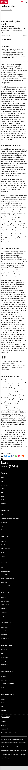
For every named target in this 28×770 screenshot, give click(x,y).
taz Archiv (3, 687)
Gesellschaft (4, 485)
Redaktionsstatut (12, 747)
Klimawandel (4, 530)
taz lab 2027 (4, 664)
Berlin (2, 496)
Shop (2, 706)
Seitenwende (14, 754)
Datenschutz (23, 750)
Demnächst (4, 650)
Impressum (4, 754)
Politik (2, 477)
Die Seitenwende (5, 548)
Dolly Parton (4, 522)
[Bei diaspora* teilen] (19, 456)
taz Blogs (3, 676)
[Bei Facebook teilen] (12, 456)
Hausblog (3, 545)
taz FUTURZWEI (5, 680)
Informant (17, 750)
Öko (2, 481)
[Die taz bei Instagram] (17, 467)
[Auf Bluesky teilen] (9, 456)
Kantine (3, 703)
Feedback (3, 721)
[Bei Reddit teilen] (23, 456)
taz (4, 462)
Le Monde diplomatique (7, 683)
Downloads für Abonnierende (9, 733)
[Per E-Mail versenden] (2, 456)
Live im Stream (5, 657)
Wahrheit (3, 503)
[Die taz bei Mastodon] (10, 467)
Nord (2, 500)
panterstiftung (5, 582)
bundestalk (4, 597)
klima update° (5, 604)
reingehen (3, 616)
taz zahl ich (4, 575)
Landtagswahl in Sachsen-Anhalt (10, 518)
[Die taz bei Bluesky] (13, 467)
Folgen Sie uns (4, 466)
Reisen (3, 699)
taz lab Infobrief (5, 638)
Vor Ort (3, 653)
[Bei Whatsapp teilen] (16, 456)
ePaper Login (4, 729)
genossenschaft (5, 571)
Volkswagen (4, 515)
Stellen (3, 552)
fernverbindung (5, 601)
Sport (2, 492)
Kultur (2, 488)
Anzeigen (3, 710)
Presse (3, 556)
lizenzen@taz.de (22, 742)
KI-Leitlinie (10, 750)
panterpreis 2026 (5, 586)
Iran (2, 526)
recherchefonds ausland (7, 578)
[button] (26, 2)
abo (2, 567)
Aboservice (4, 725)
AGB (9, 754)
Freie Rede (4, 612)
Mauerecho (4, 608)
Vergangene (4, 661)
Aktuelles (3, 541)
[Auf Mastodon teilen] (5, 456)
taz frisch (3, 631)
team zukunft (4, 627)
